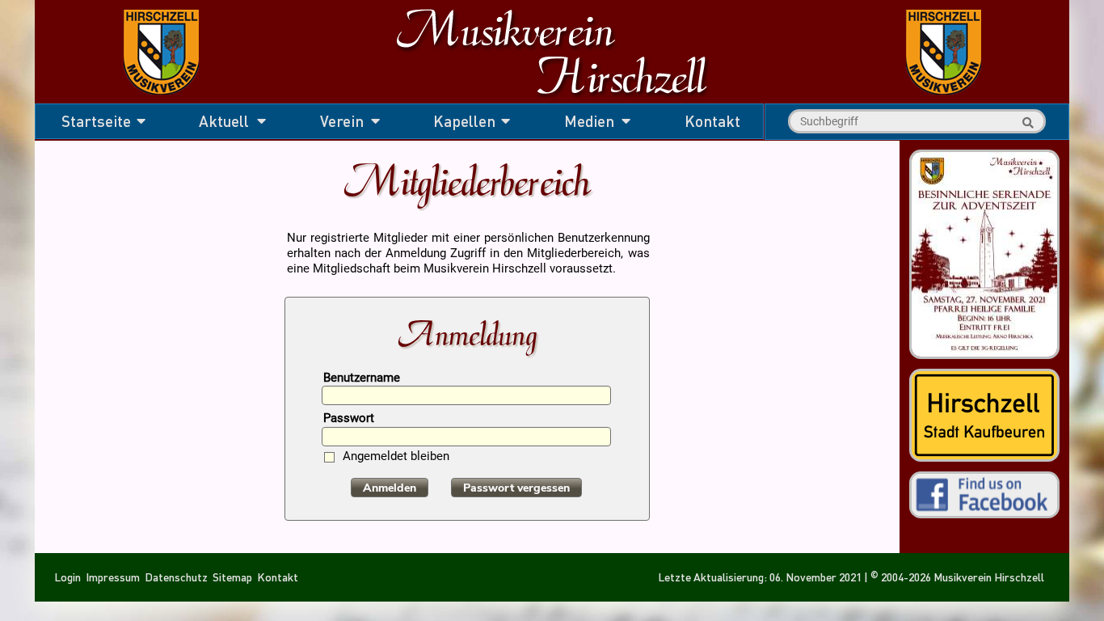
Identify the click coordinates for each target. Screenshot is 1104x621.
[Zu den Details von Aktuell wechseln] (984, 353)
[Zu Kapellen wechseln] (943, 97)
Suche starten (1026, 123)
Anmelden (389, 488)
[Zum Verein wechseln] (551, 97)
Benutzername (361, 379)
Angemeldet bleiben (396, 457)
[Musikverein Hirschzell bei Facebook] (984, 510)
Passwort (348, 419)
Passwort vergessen (516, 488)
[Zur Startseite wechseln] (161, 97)
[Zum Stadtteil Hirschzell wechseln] (984, 453)
